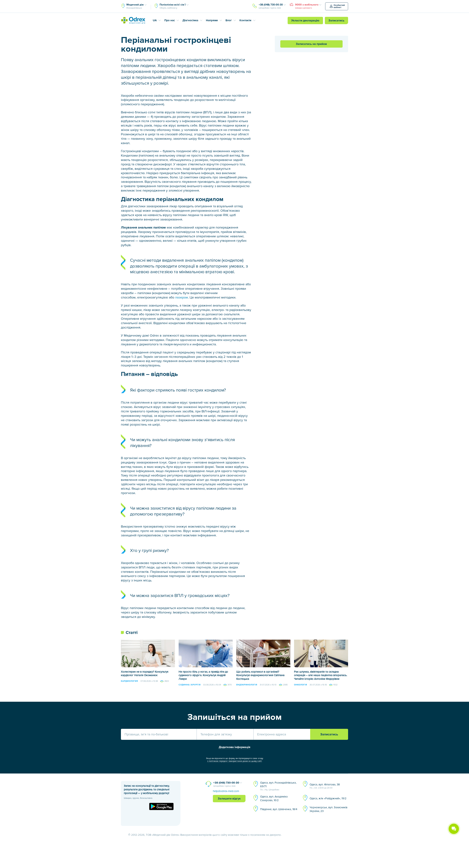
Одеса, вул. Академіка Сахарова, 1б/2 (274, 798)
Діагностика (190, 20)
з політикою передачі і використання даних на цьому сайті (234, 761)
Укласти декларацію (305, 20)
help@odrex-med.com (226, 791)
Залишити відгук (229, 798)
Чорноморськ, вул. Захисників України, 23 (328, 809)
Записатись (336, 20)
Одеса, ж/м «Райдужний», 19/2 (328, 798)
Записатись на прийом (311, 44)
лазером (181, 297)
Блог (229, 20)
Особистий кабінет (339, 6)
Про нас (169, 20)
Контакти (245, 20)
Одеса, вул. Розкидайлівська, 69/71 (278, 786)
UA (155, 20)
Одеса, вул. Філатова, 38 (325, 786)
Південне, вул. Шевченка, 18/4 (278, 809)
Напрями (212, 20)
